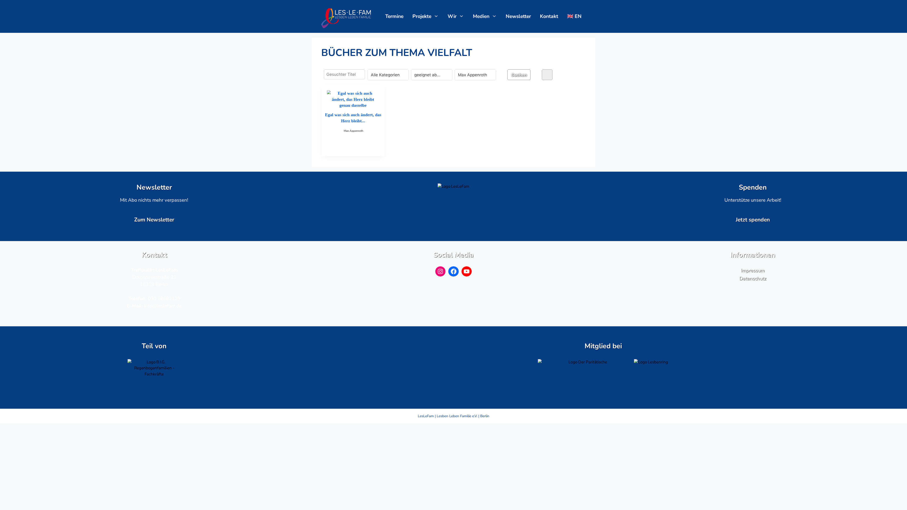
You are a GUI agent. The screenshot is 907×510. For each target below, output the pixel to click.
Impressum (753, 270)
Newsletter (518, 16)
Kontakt (549, 16)
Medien (481, 16)
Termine (394, 16)
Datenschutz (752, 278)
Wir (452, 16)
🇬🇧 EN (574, 16)
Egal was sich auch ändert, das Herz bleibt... (353, 117)
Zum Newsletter (154, 219)
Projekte (421, 16)
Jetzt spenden (753, 219)
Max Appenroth (353, 131)
